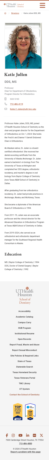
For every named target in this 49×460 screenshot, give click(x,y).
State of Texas (24, 361)
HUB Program (24, 328)
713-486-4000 (25, 443)
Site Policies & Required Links (24, 356)
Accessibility (24, 311)
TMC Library (24, 383)
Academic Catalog (24, 317)
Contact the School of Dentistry (24, 394)
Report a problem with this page (26, 452)
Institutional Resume (24, 333)
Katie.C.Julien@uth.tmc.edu (23, 109)
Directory (15, 13)
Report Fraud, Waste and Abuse (24, 344)
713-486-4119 (16, 104)
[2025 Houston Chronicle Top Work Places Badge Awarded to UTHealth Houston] (18, 411)
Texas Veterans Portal (24, 378)
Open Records (24, 339)
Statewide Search (24, 367)
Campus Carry (24, 322)
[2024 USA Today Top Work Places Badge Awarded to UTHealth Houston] (31, 411)
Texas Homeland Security (25, 372)
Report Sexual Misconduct (24, 350)
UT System (24, 389)
